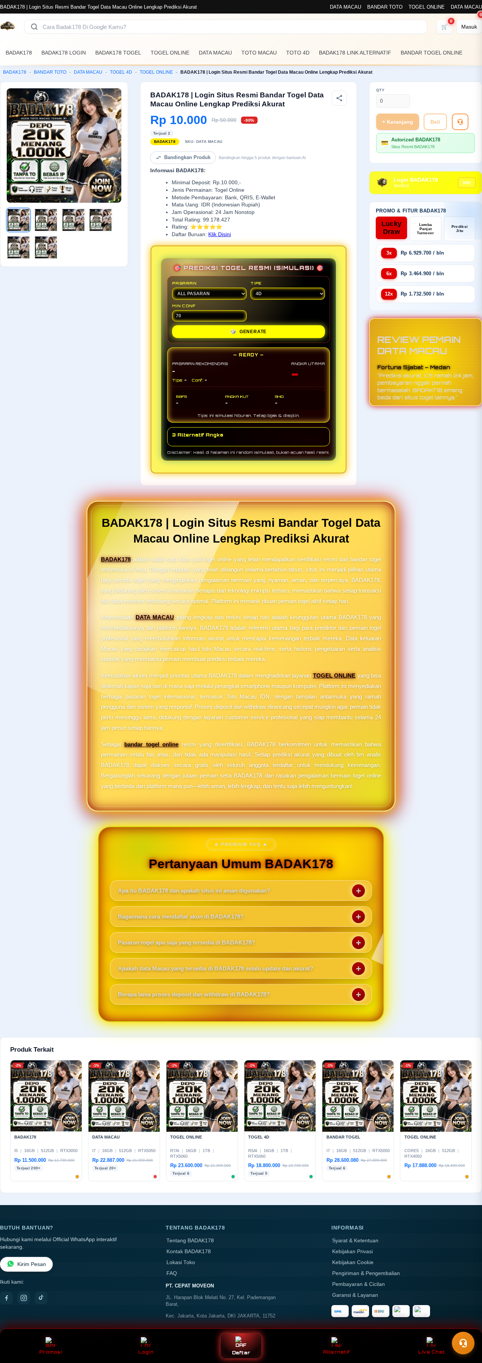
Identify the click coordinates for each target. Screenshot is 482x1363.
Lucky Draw (391, 227)
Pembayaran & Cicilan (358, 1284)
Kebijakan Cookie (353, 1262)
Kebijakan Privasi (352, 1251)
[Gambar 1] (18, 220)
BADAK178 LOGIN (63, 53)
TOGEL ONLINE (427, 7)
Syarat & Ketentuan (355, 1240)
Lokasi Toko (180, 1262)
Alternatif (336, 1352)
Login (146, 1352)
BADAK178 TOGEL (118, 53)
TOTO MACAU (259, 53)
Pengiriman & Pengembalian (366, 1273)
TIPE (256, 283)
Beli (435, 122)
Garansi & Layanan (355, 1295)
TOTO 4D (298, 53)
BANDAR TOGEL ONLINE (431, 53)
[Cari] (34, 26)
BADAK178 (19, 53)
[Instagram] (23, 1298)
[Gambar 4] (100, 220)
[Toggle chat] (463, 1343)
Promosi (50, 1352)
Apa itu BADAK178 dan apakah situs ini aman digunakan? (194, 890)
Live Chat (431, 1352)
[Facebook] (6, 1298)
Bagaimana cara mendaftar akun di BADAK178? (181, 916)
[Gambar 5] (18, 247)
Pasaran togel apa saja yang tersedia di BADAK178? (186, 942)
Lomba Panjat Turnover (425, 229)
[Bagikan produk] (339, 98)
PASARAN (184, 283)
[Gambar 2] (46, 220)
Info (467, 182)
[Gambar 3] (73, 220)
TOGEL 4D (121, 72)
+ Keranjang (397, 122)
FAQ (171, 1273)
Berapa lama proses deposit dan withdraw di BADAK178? (194, 994)
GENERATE (248, 331)
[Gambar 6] (46, 247)
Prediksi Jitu (459, 228)
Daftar (241, 1352)
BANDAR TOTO (385, 7)
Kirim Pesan (31, 1264)
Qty (380, 90)
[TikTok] (41, 1298)
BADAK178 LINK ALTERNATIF (355, 53)
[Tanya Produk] (460, 122)
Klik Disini (219, 234)
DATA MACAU (345, 7)
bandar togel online (151, 744)
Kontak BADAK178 (188, 1251)
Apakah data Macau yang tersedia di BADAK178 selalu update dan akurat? (215, 968)
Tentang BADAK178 (190, 1240)
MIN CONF (183, 305)
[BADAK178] (7, 26)
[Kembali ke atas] (465, 1324)
